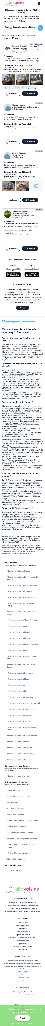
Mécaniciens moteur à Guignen (18, 715)
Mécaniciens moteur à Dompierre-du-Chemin (21, 665)
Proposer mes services (22, 935)
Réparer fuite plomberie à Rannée (19, 832)
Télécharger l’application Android (23, 995)
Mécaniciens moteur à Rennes (18, 571)
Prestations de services (12, 321)
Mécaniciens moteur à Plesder (18, 691)
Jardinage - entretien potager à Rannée (21, 838)
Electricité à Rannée (14, 802)
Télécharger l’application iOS (22, 992)
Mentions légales (22, 972)
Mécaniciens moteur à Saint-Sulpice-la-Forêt (21, 657)
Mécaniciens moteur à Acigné (18, 626)
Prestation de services (23, 981)
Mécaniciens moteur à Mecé (17, 679)
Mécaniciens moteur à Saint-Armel (19, 673)
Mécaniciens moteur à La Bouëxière (20, 760)
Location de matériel (23, 978)
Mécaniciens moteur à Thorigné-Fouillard (22, 620)
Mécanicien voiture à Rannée (17, 776)
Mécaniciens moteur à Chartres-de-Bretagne (20, 604)
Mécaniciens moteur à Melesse (18, 638)
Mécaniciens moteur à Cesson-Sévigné (21, 585)
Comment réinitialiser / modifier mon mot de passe (22, 912)
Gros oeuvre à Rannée (15, 808)
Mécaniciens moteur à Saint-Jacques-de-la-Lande (22, 578)
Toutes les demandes (23, 932)
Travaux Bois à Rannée (15, 814)
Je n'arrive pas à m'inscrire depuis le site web (22, 909)
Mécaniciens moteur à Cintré (17, 685)
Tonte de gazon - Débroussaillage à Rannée (20, 846)
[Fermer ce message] (40, 1009)
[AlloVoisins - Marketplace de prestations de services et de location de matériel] (14, 5)
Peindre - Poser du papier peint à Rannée (22, 820)
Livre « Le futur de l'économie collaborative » (22, 938)
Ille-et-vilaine (6, 323)
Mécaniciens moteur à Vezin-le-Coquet (21, 709)
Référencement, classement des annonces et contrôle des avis (22, 968)
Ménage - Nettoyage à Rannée (18, 853)
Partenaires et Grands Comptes (22, 947)
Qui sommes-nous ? (22, 922)
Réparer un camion (13, 870)
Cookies (22, 975)
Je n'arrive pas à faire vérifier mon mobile (22, 903)
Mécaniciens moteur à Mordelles (19, 632)
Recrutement (22, 950)
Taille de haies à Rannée (15, 859)
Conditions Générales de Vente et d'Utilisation (22, 961)
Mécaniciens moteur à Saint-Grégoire (21, 597)
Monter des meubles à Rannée (18, 796)
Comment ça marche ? (22, 925)
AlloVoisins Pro (22, 929)
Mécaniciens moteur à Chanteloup (19, 697)
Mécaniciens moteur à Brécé (17, 741)
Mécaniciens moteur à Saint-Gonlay (20, 754)
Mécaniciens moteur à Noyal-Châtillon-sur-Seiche (23, 613)
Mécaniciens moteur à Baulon (17, 650)
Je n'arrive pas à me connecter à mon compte (22, 906)
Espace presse (22, 944)
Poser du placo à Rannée (16, 826)
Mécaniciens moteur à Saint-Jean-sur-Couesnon (21, 728)
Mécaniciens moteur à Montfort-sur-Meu (22, 644)
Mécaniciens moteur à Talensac (18, 721)
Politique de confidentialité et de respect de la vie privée (22, 964)
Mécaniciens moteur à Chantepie (19, 591)
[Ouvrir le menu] (39, 3)
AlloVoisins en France (22, 941)
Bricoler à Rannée (13, 790)
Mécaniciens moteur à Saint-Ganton (20, 748)
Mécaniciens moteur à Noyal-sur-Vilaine (21, 735)
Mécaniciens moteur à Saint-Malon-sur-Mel (23, 703)
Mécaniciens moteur (28, 321)
